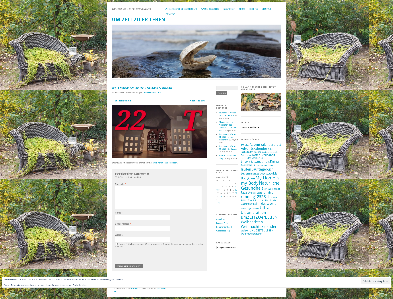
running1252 (252, 196)
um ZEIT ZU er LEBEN (138, 20)
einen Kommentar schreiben (165, 163)
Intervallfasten (250, 161)
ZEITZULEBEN (265, 230)
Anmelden (220, 219)
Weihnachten (252, 222)
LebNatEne (170, 14)
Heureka (244, 158)
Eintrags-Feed (222, 223)
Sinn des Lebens (265, 203)
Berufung (266, 9)
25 (220, 196)
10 (217, 190)
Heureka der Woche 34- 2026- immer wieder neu (227, 137)
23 (236, 193)
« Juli (218, 203)
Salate (274, 197)
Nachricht (120, 184)
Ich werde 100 (255, 158)
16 (236, 190)
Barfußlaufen (247, 152)
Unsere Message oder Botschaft (181, 9)
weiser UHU (248, 230)
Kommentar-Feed (224, 227)
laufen (246, 169)
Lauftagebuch (263, 169)
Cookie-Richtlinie (80, 285)
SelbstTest (246, 200)
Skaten (243, 209)
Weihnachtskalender (259, 226)
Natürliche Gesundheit (260, 186)
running (267, 192)
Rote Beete (257, 193)
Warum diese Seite (210, 9)
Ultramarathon (253, 212)
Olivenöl (267, 189)
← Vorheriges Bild (121, 100)
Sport (242, 9)
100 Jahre (245, 145)
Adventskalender (254, 149)
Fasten (256, 155)
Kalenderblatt (264, 162)
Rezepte (246, 192)
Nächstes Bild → (198, 100)
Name (119, 213)
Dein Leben (246, 155)
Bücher (257, 152)
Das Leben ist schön (270, 152)
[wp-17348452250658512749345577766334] (159, 157)
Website (119, 235)
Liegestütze (266, 173)
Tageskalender (252, 209)
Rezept (276, 188)
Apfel (270, 149)
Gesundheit (229, 9)
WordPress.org (223, 231)
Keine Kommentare (152, 92)
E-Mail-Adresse (123, 224)
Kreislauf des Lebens (264, 165)
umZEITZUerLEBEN (259, 217)
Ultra (264, 207)
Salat (268, 196)
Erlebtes (253, 9)
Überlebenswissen (251, 233)
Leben (245, 173)
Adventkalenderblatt (265, 145)
